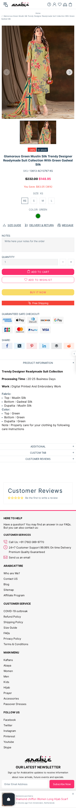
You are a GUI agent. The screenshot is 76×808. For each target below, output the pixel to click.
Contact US (11, 578)
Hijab (7, 687)
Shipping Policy (13, 622)
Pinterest (9, 736)
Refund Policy (12, 616)
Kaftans (8, 660)
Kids (6, 682)
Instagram (10, 731)
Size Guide (10, 627)
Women (8, 671)
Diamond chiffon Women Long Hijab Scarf (42, 799)
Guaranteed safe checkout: (21, 313)
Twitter (8, 725)
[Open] (9, 799)
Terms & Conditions (16, 644)
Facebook (10, 719)
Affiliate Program (14, 595)
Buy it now (38, 292)
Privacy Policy (12, 638)
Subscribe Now (62, 784)
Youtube (9, 742)
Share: (6, 340)
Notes (6, 235)
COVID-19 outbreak (16, 611)
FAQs (7, 633)
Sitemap (9, 589)
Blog (6, 584)
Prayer (8, 693)
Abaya (7, 665)
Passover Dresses (15, 704)
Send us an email (19, 557)
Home (38, 13)
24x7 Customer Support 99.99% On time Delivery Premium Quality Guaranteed (40, 550)
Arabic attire (20, 4)
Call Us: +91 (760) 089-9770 (26, 542)
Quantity (8, 256)
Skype (7, 747)
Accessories (11, 698)
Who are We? (12, 573)
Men (6, 676)
